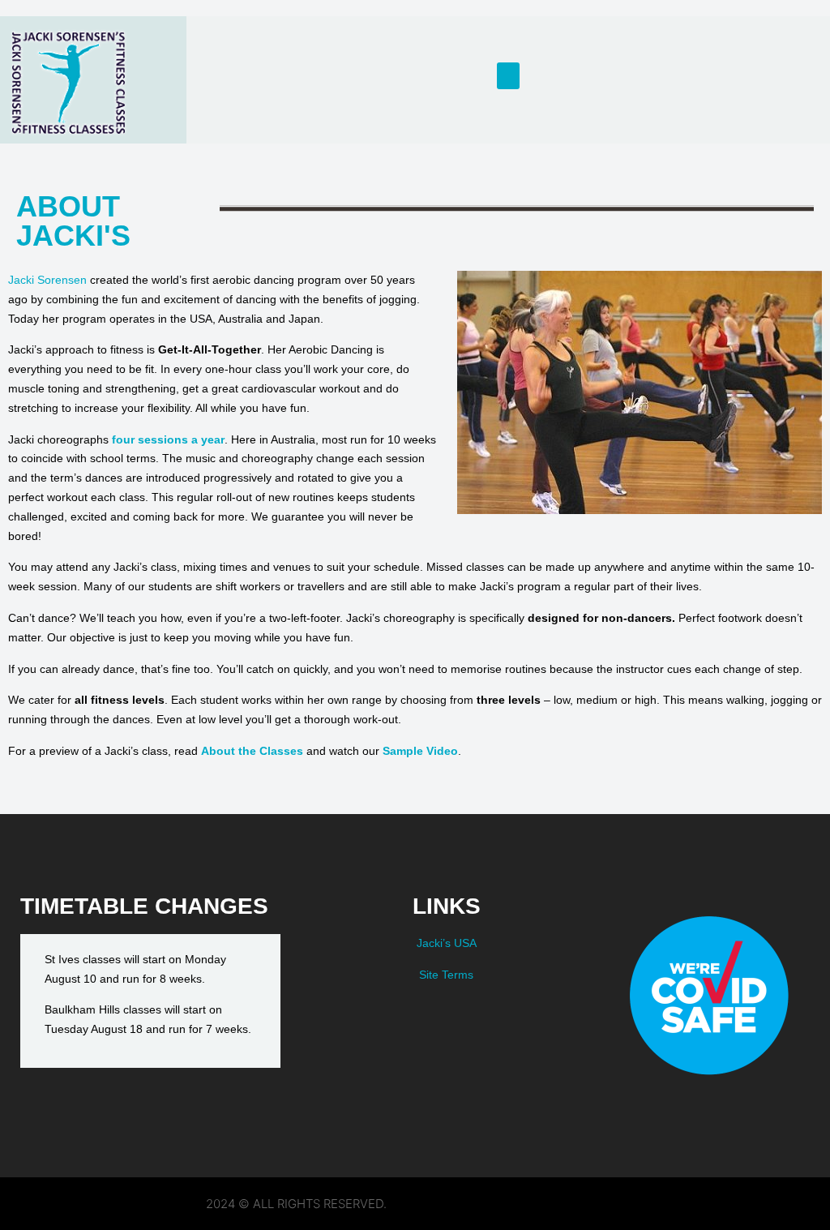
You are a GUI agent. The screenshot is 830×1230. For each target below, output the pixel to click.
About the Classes (252, 750)
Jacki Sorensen (47, 279)
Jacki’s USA (447, 942)
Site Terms (446, 974)
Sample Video (420, 750)
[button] (508, 75)
